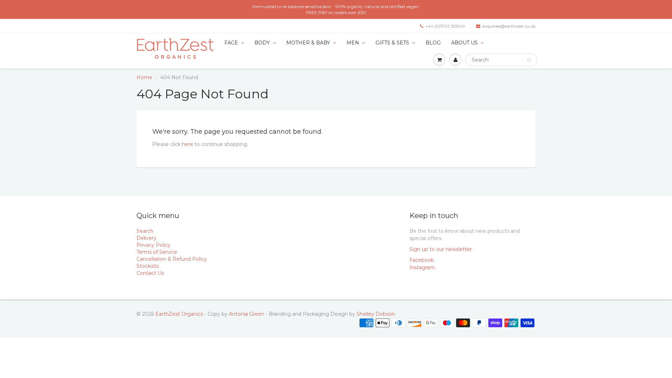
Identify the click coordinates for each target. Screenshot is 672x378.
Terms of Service (156, 252)
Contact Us (150, 273)
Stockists (147, 266)
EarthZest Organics (179, 314)
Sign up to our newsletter (441, 249)
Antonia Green (246, 314)
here (187, 144)
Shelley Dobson (376, 314)
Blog (433, 43)
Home (144, 77)
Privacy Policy (153, 245)
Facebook (422, 260)
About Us (464, 43)
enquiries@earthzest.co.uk (509, 26)
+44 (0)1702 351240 (445, 26)
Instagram (422, 267)
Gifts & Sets (392, 43)
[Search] (529, 60)
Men (352, 43)
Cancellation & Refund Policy (171, 259)
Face (231, 43)
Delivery (146, 238)
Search (144, 231)
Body (262, 43)
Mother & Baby (308, 43)
